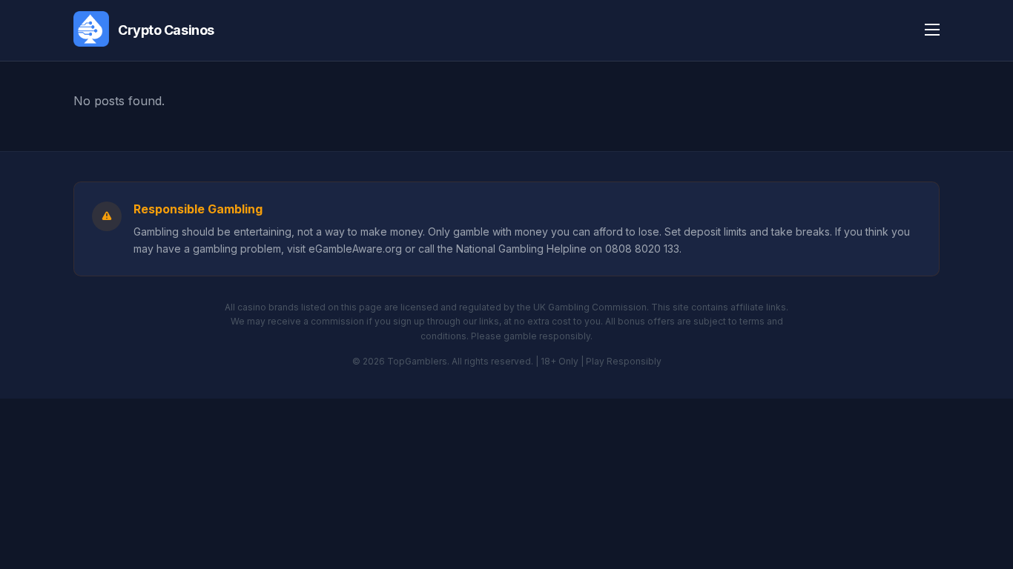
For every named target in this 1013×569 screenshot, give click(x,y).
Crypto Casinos (166, 30)
